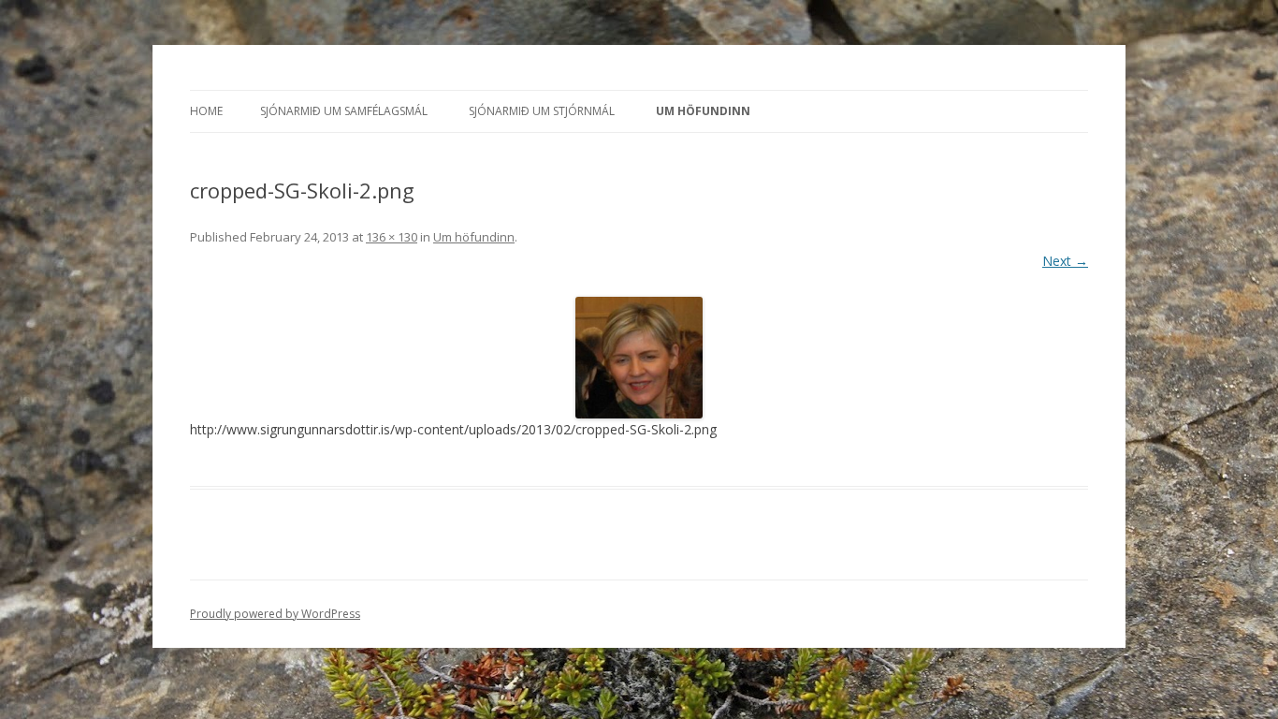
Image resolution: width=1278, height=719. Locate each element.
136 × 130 (391, 236)
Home (206, 111)
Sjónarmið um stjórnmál (542, 111)
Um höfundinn (703, 111)
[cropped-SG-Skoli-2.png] (639, 357)
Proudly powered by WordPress (275, 614)
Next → (1065, 261)
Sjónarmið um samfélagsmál (344, 111)
